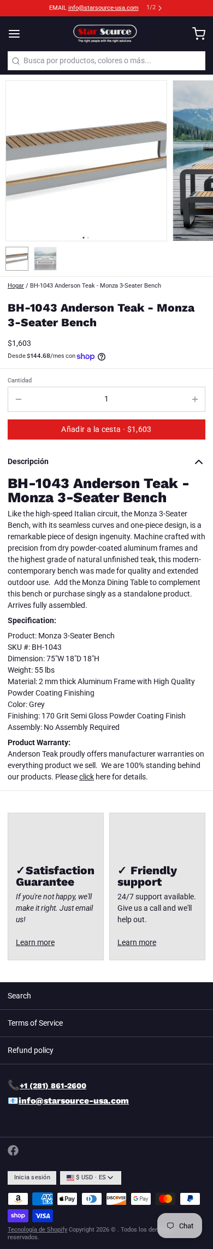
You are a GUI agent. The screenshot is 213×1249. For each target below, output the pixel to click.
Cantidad (20, 380)
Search (19, 995)
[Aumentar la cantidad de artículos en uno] (195, 399)
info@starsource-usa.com (103, 7)
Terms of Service (35, 1023)
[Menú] (18, 33)
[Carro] (195, 33)
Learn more (35, 942)
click (86, 776)
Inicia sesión (32, 1177)
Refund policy (31, 1050)
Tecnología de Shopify (37, 1229)
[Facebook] (13, 1150)
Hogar (16, 285)
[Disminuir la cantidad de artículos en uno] (18, 399)
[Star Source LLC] (106, 33)
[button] (106, 429)
